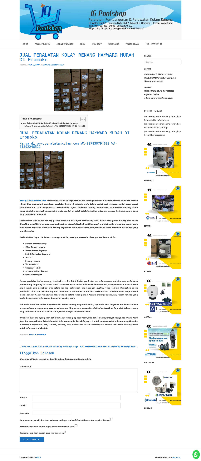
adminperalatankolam (53, 64)
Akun (82, 44)
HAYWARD (149, 180)
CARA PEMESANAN (64, 44)
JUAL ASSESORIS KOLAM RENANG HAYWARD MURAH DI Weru (109, 346)
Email (23, 405)
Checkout (97, 44)
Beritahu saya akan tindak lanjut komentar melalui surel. (47, 426)
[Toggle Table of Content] (81, 119)
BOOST (147, 271)
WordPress (176, 457)
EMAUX (147, 226)
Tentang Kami (132, 44)
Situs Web (24, 413)
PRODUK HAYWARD (36, 334)
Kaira (38, 457)
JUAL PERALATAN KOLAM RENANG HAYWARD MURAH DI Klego (49, 346)
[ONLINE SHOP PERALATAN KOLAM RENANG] (100, 20)
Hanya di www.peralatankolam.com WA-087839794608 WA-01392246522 (55, 126)
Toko (25, 44)
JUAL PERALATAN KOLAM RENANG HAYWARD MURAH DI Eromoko (50, 123)
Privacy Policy (42, 44)
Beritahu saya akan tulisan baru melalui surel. (42, 433)
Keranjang (113, 44)
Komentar (25, 366)
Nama (23, 397)
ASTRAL (148, 317)
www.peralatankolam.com (33, 200)
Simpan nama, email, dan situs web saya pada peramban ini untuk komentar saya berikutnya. (65, 420)
